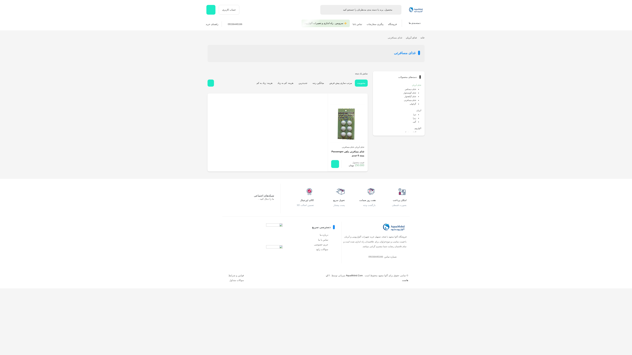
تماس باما (357, 24)
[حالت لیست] (217, 83)
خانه (423, 37)
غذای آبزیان (411, 37)
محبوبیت (361, 83)
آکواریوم (418, 128)
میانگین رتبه (318, 83)
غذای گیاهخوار (410, 96)
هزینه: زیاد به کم (264, 83)
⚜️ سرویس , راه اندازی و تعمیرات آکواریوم (325, 23)
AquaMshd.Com (354, 275)
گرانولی (413, 104)
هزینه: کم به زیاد (285, 83)
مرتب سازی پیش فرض (340, 83)
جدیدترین (303, 83)
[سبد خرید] (210, 10)
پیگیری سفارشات (375, 24)
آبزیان (418, 110)
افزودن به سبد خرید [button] (335, 164)
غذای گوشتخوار (410, 93)
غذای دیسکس (410, 89)
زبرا (414, 118)
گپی (414, 122)
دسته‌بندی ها (415, 23)
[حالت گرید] (211, 83)
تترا (414, 114)
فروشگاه (392, 24)
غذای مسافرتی (348, 147)
